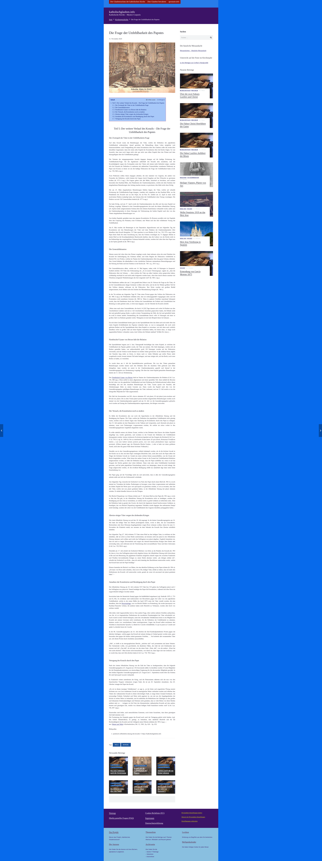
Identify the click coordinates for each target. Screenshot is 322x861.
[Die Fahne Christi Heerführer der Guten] (196, 115)
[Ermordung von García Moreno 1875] (196, 263)
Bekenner (183, 177)
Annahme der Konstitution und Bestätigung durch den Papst (134, 116)
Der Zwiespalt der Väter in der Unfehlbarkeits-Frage (132, 105)
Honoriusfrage (126, 603)
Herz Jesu (183, 208)
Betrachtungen (185, 90)
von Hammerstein (193, 177)
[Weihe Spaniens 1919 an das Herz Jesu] (196, 204)
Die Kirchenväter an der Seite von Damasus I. (165, 789)
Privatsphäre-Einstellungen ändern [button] (192, 813)
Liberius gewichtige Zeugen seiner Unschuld (141, 789)
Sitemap (112, 813)
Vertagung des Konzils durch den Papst (127, 119)
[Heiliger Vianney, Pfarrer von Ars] (196, 174)
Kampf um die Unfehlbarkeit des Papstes (140, 770)
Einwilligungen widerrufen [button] (190, 821)
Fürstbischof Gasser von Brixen (122, 377)
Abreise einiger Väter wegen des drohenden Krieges (131, 114)
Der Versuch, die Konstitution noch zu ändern (130, 112)
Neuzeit (189, 208)
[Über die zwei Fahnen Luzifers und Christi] (196, 86)
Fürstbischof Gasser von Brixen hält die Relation (130, 110)
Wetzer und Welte (117, 724)
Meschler (194, 90)
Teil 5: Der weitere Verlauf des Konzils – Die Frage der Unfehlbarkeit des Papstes (138, 103)
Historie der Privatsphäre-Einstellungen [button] (193, 817)
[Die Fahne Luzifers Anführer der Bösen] (196, 145)
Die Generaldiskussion (122, 107)
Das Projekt (113, 832)
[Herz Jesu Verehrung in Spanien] (196, 233)
